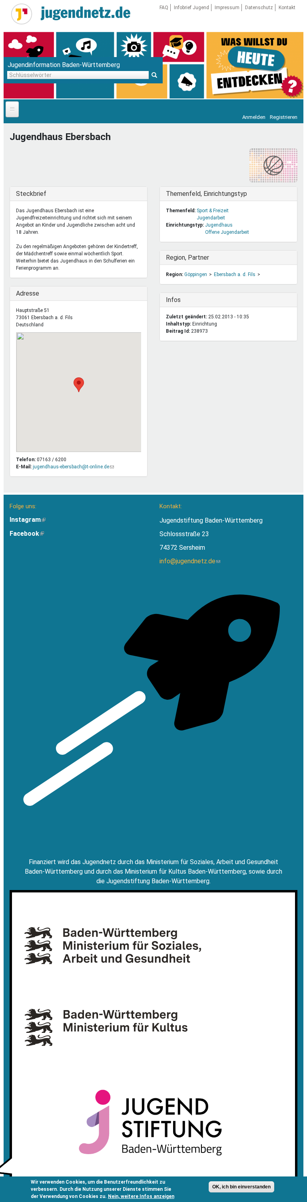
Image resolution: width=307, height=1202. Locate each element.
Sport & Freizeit (213, 210)
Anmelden (253, 117)
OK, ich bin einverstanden (241, 1187)
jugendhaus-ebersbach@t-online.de (73, 467)
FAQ (163, 7)
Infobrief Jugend (191, 7)
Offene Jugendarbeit (227, 232)
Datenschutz (259, 7)
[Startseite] (22, 14)
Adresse (32, 293)
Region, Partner (187, 257)
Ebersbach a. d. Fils (234, 274)
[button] (78, 384)
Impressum (227, 7)
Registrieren (283, 117)
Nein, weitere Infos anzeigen (141, 1196)
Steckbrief (32, 193)
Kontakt (287, 7)
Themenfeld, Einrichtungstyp (206, 193)
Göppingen (195, 274)
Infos (182, 300)
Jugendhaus (219, 225)
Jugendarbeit (211, 218)
